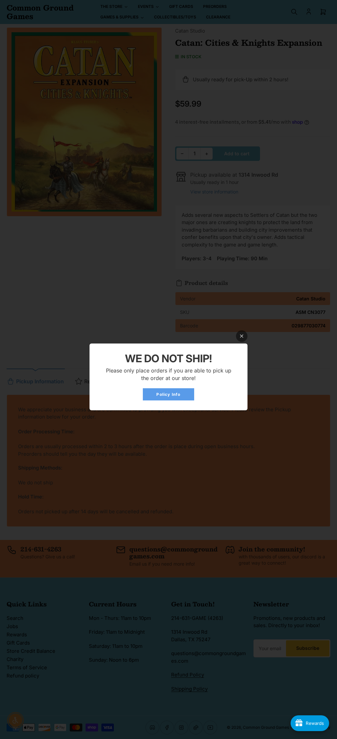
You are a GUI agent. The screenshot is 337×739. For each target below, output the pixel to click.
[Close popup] (241, 336)
